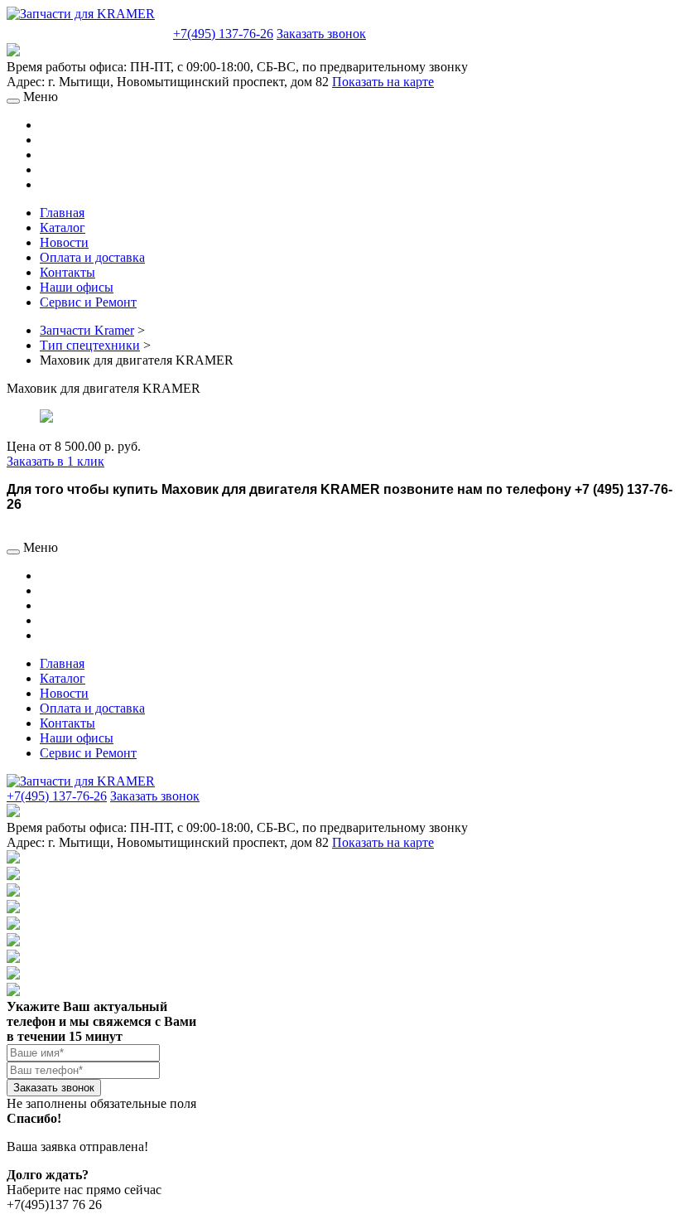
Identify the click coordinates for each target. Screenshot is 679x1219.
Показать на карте (383, 82)
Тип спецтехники (90, 345)
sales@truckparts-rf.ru (88, 32)
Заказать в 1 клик (55, 461)
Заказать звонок (321, 34)
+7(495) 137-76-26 (223, 34)
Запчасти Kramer (87, 330)
